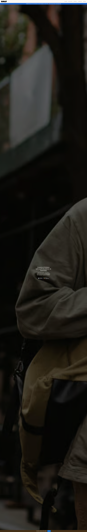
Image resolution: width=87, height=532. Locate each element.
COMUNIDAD (80, 1)
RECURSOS (75, 1)
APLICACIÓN (70, 1)
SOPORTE (84, 1)
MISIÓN (66, 1)
